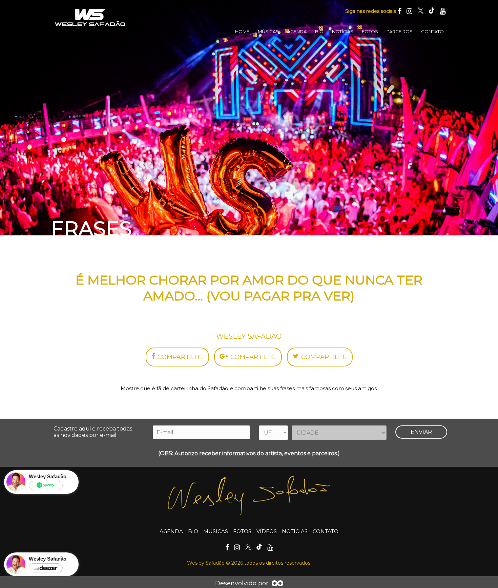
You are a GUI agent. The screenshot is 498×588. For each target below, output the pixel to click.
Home (242, 31)
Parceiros (400, 31)
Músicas (268, 31)
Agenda (297, 31)
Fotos (370, 31)
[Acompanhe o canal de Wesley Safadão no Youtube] (442, 11)
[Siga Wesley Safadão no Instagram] (409, 11)
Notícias (342, 31)
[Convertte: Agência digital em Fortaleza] (277, 583)
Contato (432, 31)
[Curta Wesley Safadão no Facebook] (399, 11)
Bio (319, 31)
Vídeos (266, 531)
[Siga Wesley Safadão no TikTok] (431, 11)
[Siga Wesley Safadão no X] (420, 11)
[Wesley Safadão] (90, 17)
